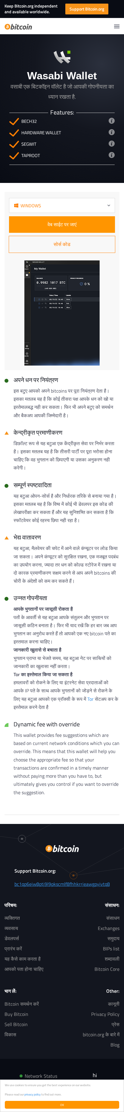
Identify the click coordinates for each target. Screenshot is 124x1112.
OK (62, 1104)
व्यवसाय (11, 928)
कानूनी (113, 1003)
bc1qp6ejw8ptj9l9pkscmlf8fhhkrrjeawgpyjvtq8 (62, 884)
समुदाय (113, 938)
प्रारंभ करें (13, 948)
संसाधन (112, 918)
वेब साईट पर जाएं (62, 224)
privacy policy (32, 1094)
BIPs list (111, 948)
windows (30, 205)
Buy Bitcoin (16, 1014)
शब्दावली (112, 958)
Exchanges (108, 928)
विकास (10, 1034)
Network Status (41, 1076)
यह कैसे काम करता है (23, 958)
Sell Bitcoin (16, 1024)
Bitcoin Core (107, 969)
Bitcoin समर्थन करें (22, 1003)
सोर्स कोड (62, 244)
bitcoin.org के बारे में (101, 1034)
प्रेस (115, 1024)
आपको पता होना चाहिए (24, 969)
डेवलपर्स (12, 938)
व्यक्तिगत (12, 918)
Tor (90, 699)
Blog (114, 1044)
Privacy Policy (105, 1014)
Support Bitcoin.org (87, 9)
